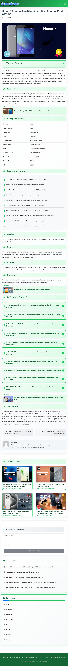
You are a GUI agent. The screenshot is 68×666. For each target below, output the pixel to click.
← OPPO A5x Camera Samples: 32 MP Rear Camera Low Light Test (17, 432)
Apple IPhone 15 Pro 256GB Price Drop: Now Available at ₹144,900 (16, 512)
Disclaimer (45, 657)
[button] (34, 63)
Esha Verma (17, 18)
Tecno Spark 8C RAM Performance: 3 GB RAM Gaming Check (32, 289)
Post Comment (34, 551)
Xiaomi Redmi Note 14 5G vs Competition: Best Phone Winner (50, 485)
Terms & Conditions (59, 657)
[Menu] (65, 4)
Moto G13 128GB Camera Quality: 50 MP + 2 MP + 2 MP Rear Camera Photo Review (50, 512)
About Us (8, 657)
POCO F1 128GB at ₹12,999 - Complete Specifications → (52, 432)
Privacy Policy (32, 657)
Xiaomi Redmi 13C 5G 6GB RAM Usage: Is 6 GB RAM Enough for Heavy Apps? (17, 485)
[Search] (59, 3)
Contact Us (19, 657)
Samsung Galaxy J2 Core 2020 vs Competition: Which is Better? (33, 111)
